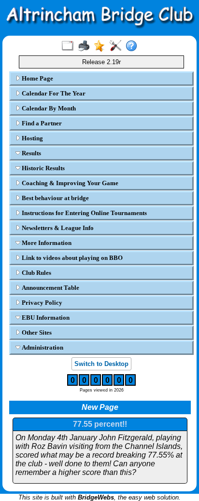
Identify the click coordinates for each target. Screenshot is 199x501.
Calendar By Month (48, 108)
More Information (45, 242)
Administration (41, 347)
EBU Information (45, 317)
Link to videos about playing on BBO (71, 257)
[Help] (134, 46)
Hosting (31, 138)
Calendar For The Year (52, 93)
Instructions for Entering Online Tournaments (83, 213)
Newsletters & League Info (57, 227)
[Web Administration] (118, 46)
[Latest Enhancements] (102, 46)
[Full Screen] (70, 46)
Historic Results (42, 168)
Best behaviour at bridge (54, 198)
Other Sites (36, 332)
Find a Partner (41, 123)
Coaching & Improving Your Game (69, 183)
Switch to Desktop (101, 363)
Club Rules (35, 272)
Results (30, 153)
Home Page (36, 78)
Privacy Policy (41, 302)
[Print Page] (86, 46)
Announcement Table (49, 287)
